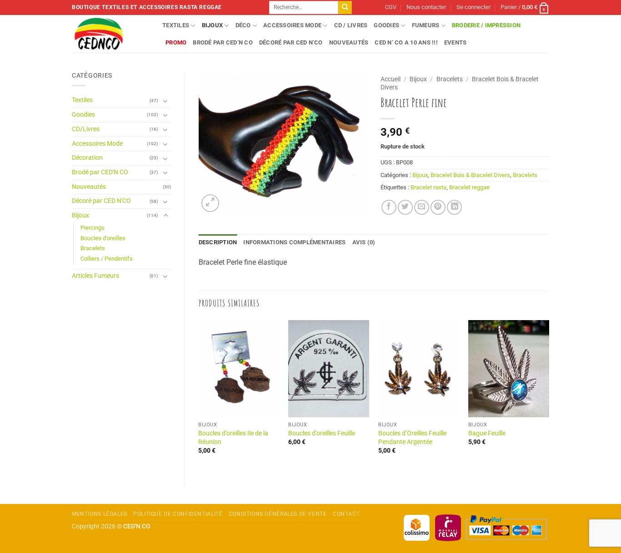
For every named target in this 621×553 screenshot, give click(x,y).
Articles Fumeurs (95, 276)
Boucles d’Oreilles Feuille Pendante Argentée (412, 438)
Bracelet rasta (428, 187)
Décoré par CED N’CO (291, 42)
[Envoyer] (345, 8)
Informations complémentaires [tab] (294, 242)
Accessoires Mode (292, 25)
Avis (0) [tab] (364, 242)
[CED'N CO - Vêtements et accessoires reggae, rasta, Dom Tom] (110, 34)
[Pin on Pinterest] (438, 207)
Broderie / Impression (486, 25)
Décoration (87, 158)
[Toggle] (165, 101)
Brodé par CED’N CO (223, 42)
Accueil (391, 79)
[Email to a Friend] (421, 207)
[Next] (549, 395)
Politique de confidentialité (177, 514)
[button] (473, 7)
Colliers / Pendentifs (106, 258)
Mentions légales (99, 514)
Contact (346, 514)
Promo (175, 42)
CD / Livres (351, 25)
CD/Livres (86, 129)
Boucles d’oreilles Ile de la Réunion (233, 438)
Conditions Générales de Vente (278, 514)
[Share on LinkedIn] (454, 207)
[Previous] (199, 395)
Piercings (92, 227)
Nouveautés (349, 42)
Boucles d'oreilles (102, 238)
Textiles (175, 25)
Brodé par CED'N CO (100, 172)
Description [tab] (218, 242)
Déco (243, 25)
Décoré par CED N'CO (101, 201)
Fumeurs (426, 25)
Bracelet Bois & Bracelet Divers (470, 175)
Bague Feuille (487, 433)
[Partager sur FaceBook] (388, 207)
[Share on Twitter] (405, 207)
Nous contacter (426, 7)
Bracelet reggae (469, 187)
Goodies (386, 25)
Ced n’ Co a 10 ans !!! (406, 42)
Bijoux (212, 25)
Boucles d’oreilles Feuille (321, 433)
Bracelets (92, 248)
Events (455, 42)
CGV (390, 7)
